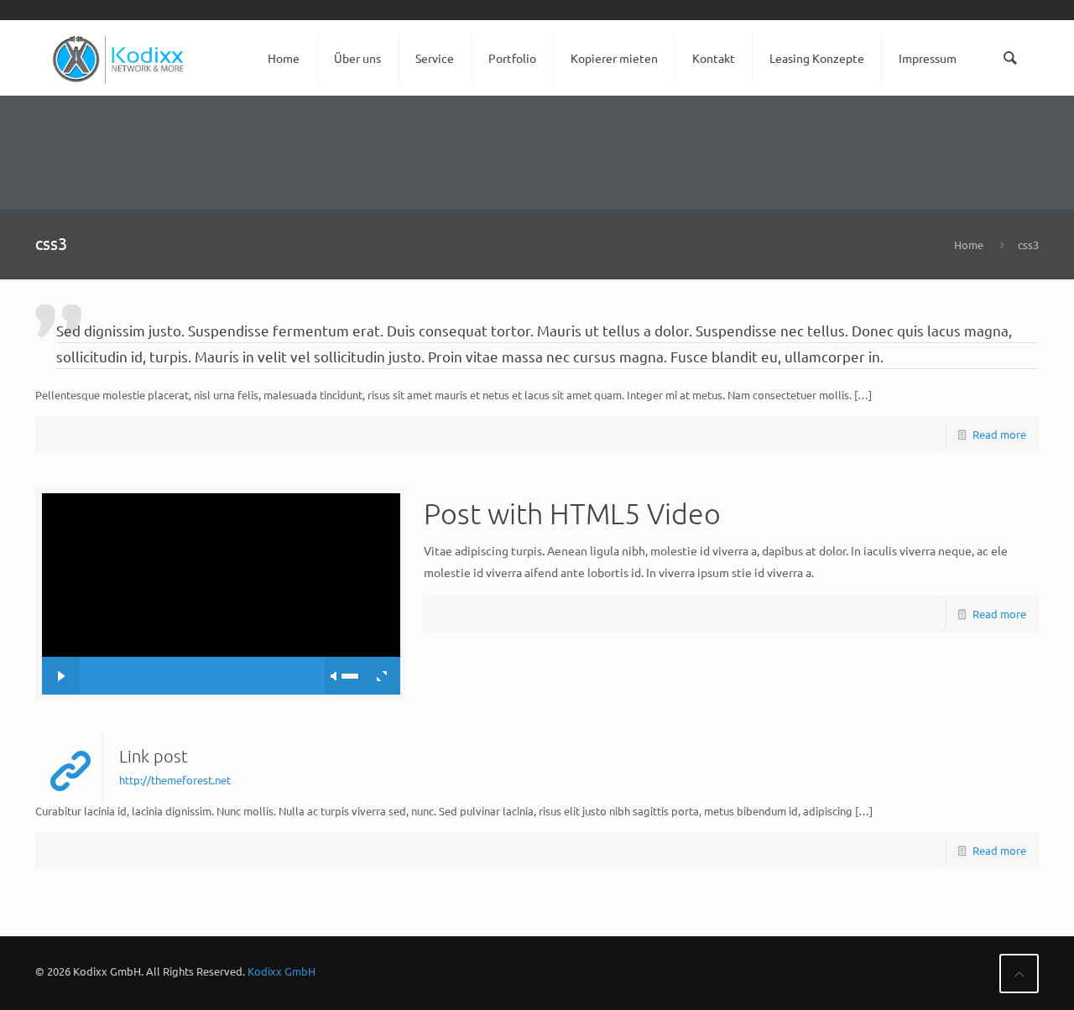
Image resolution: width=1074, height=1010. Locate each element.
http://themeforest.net (175, 780)
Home (968, 244)
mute (335, 676)
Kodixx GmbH (281, 971)
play (220, 569)
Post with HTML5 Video (572, 513)
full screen (381, 676)
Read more (999, 434)
